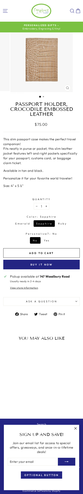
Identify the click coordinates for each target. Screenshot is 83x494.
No (35, 240)
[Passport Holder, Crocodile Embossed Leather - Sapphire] (17, 405)
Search (41, 424)
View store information (24, 287)
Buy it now (41, 264)
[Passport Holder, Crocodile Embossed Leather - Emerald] (13, 405)
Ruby (62, 223)
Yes (47, 240)
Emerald (22, 223)
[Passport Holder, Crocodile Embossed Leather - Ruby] (22, 405)
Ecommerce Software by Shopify (41, 490)
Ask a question (41, 301)
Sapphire (44, 223)
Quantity (41, 199)
